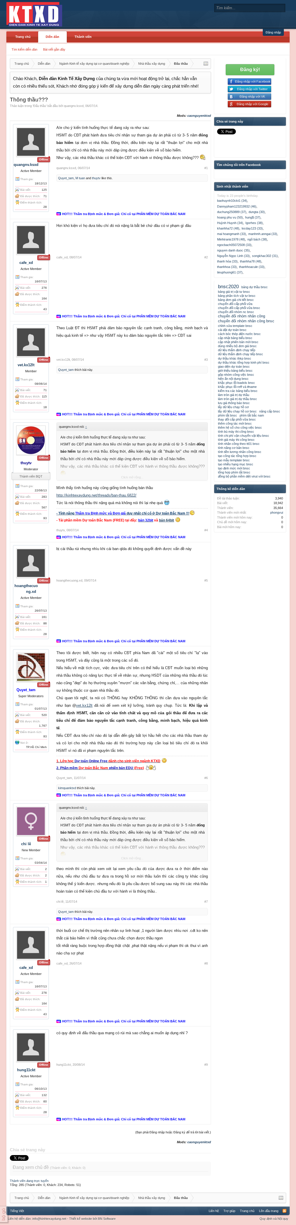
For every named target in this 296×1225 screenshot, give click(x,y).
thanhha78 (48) (250, 261)
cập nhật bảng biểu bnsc (235, 338)
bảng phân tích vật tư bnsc (237, 295)
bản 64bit (166, 520)
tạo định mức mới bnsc (234, 468)
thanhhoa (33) (227, 267)
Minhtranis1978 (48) (231, 239)
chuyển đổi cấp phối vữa (235, 304)
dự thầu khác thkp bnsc (234, 358)
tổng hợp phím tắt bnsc (234, 472)
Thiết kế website (80, 1218)
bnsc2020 (228, 286)
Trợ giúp (229, 1211)
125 (44, 189)
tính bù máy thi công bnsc (236, 431)
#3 (206, 359)
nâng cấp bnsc (269, 411)
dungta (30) (257, 212)
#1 (206, 168)
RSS (284, 1211)
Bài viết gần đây (54, 49)
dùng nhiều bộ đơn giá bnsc (237, 346)
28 (45, 206)
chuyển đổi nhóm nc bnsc (236, 312)
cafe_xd (26, 262)
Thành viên (83, 36)
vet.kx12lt (26, 365)
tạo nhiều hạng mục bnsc (235, 464)
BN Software (107, 1218)
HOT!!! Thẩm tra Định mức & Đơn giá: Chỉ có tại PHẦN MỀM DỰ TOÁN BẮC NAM (123, 214)
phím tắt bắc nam (252, 415)
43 (45, 309)
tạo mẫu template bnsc (234, 460)
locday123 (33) (252, 228)
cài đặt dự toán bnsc (232, 330)
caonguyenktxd (199, 115)
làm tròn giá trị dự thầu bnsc (237, 399)
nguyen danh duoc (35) (233, 250)
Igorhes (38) (254, 223)
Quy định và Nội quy (274, 1218)
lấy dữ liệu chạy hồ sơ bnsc (237, 411)
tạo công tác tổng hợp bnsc (237, 456)
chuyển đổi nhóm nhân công (241, 316)
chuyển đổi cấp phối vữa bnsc (239, 308)
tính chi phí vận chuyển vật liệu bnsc (243, 435)
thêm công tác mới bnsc (235, 423)
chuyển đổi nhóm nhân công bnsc (246, 321)
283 (44, 496)
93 (45, 518)
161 (44, 617)
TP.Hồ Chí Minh (36, 747)
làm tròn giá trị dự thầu (233, 395)
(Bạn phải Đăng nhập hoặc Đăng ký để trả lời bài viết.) (173, 1132)
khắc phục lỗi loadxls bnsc (236, 382)
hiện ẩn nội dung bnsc (233, 378)
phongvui (276, 512)
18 (45, 407)
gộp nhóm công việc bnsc (236, 374)
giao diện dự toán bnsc (234, 366)
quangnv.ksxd (74, 106)
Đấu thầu (39, 106)
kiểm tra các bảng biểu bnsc (238, 391)
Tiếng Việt (17, 1211)
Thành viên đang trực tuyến (29, 1181)
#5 (206, 580)
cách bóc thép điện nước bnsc (239, 334)
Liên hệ (214, 1211)
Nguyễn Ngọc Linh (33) (233, 256)
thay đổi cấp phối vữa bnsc (237, 419)
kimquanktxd (67, 788)
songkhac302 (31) (265, 256)
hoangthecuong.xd (69, 580)
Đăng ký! (250, 69)
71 (45, 390)
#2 (206, 257)
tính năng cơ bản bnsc (233, 447)
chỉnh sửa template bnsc (235, 325)
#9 (206, 1064)
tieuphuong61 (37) (230, 272)
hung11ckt (26, 1070)
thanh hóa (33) (227, 261)
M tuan (80, 178)
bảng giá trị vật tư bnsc (234, 291)
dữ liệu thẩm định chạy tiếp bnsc (240, 354)
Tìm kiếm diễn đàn (24, 49)
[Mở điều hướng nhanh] (206, 63)
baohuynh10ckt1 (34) (232, 200)
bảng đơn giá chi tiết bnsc (236, 299)
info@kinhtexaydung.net (49, 1218)
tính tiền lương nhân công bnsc (239, 452)
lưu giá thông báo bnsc (234, 403)
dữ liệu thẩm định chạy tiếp (236, 350)
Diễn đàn (52, 36)
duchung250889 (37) (231, 212)
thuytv (96, 178)
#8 (206, 963)
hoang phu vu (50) (230, 217)
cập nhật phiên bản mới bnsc (238, 342)
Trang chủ (23, 36)
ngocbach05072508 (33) (234, 245)
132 (44, 1095)
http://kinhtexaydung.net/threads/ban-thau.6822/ (96, 495)
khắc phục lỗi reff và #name (237, 386)
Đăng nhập (273, 32)
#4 (206, 530)
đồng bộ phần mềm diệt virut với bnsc (244, 476)
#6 (206, 778)
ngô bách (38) (257, 239)
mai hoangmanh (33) (231, 234)
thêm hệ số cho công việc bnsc (240, 427)
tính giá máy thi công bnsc (236, 439)
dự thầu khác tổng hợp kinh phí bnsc (243, 362)
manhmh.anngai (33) (262, 234)
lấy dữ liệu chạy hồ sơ (233, 407)
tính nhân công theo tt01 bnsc (239, 443)
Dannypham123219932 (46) (236, 206)
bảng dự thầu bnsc (254, 287)
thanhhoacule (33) (251, 267)
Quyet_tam (66, 178)
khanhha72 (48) (228, 228)
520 (44, 715)
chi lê (26, 844)
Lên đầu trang (268, 1211)
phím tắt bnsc (227, 415)
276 (44, 287)
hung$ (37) (252, 217)
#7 (206, 901)
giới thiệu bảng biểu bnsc (235, 370)
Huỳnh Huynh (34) (230, 223)
